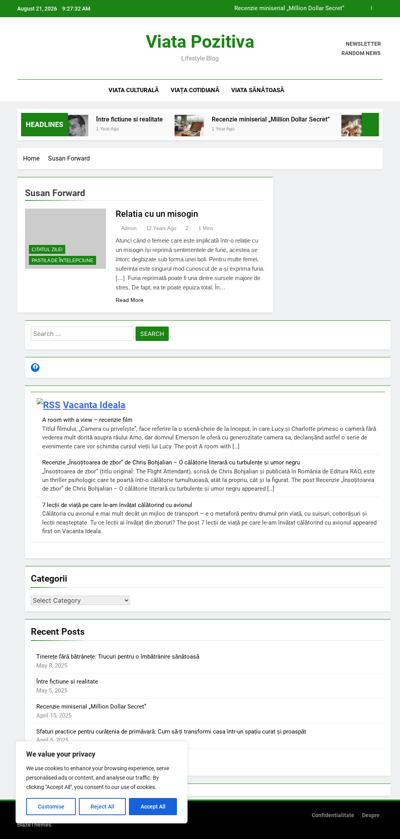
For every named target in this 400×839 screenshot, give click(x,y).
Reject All (102, 806)
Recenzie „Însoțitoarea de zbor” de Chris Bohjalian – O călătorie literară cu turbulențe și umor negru (171, 462)
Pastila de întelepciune (62, 260)
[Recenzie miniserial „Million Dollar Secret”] (179, 129)
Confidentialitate (333, 815)
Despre (371, 815)
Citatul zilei (47, 249)
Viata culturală (134, 90)
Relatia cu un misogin (157, 214)
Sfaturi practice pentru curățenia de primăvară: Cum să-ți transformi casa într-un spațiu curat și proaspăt (171, 731)
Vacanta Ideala (94, 405)
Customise (51, 806)
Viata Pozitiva (200, 41)
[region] (102, 782)
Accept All (153, 806)
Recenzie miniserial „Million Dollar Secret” (289, 8)
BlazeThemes (34, 824)
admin (129, 228)
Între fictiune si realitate (119, 119)
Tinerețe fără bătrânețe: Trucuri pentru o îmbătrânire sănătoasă (117, 656)
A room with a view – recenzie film (87, 419)
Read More (129, 300)
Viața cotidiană (195, 90)
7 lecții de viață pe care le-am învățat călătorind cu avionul (117, 505)
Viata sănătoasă (257, 90)
